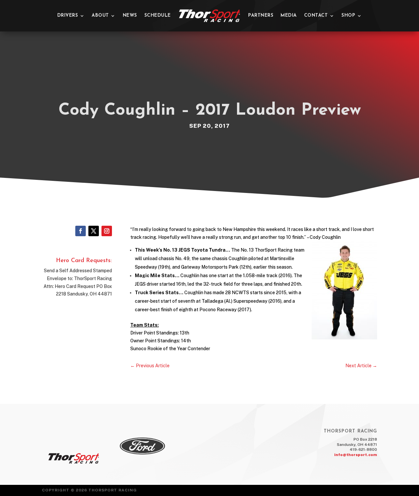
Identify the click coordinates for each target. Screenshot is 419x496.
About (100, 15)
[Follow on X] (93, 231)
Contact (316, 15)
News (130, 15)
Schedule (157, 15)
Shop (348, 15)
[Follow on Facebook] (80, 231)
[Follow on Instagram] (106, 231)
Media (289, 15)
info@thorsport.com (355, 454)
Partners (260, 15)
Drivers (67, 15)
